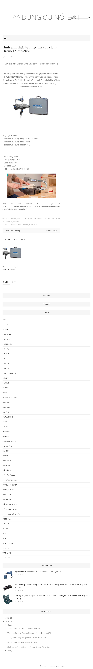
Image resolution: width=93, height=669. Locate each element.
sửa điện (6, 524)
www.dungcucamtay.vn (57, 666)
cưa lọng (6, 368)
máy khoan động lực (11, 514)
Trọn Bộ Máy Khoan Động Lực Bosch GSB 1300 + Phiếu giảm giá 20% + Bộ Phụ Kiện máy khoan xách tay (52, 597)
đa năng (6, 412)
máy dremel (7, 495)
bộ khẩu (6, 349)
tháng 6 (10, 625)
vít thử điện (7, 553)
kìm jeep (6, 451)
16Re (4, 320)
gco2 (5, 422)
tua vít (5, 529)
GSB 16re (6, 431)
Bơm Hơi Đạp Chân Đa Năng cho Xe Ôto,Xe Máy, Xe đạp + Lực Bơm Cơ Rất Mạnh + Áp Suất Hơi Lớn (51, 586)
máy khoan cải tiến (10, 509)
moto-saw (33, 225)
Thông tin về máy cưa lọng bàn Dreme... (11, 268)
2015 (7, 621)
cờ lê (5, 359)
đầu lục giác (8, 417)
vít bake (6, 548)
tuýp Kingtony (8, 543)
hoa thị (6, 436)
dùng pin (6, 407)
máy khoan (7, 499)
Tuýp (4, 538)
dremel (16, 222)
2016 (7, 618)
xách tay (6, 558)
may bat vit (7, 465)
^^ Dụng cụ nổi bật (46, 17)
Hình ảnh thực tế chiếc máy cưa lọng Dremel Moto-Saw (28, 647)
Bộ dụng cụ (7, 344)
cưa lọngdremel (9, 373)
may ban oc (7, 461)
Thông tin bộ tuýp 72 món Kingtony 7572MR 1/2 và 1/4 (29, 633)
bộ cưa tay (7, 339)
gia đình (6, 427)
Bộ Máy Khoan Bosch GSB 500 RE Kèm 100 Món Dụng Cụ (38, 572)
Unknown (7, 57)
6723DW (5, 325)
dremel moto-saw (10, 225)
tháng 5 (10, 650)
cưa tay (6, 378)
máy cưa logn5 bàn (10, 485)
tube (4, 533)
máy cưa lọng (23, 225)
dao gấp (6, 383)
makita (5, 456)
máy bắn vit (7, 470)
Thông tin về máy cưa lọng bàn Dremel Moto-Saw (26, 637)
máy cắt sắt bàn (9, 475)
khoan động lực (9, 441)
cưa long (12, 219)
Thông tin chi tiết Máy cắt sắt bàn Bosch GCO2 (25, 628)
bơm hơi (6, 354)
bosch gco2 (7, 334)
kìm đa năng (7, 446)
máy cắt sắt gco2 (10, 480)
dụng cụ (6, 402)
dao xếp (6, 388)
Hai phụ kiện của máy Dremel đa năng (22, 642)
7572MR (5, 329)
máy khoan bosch (10, 504)
